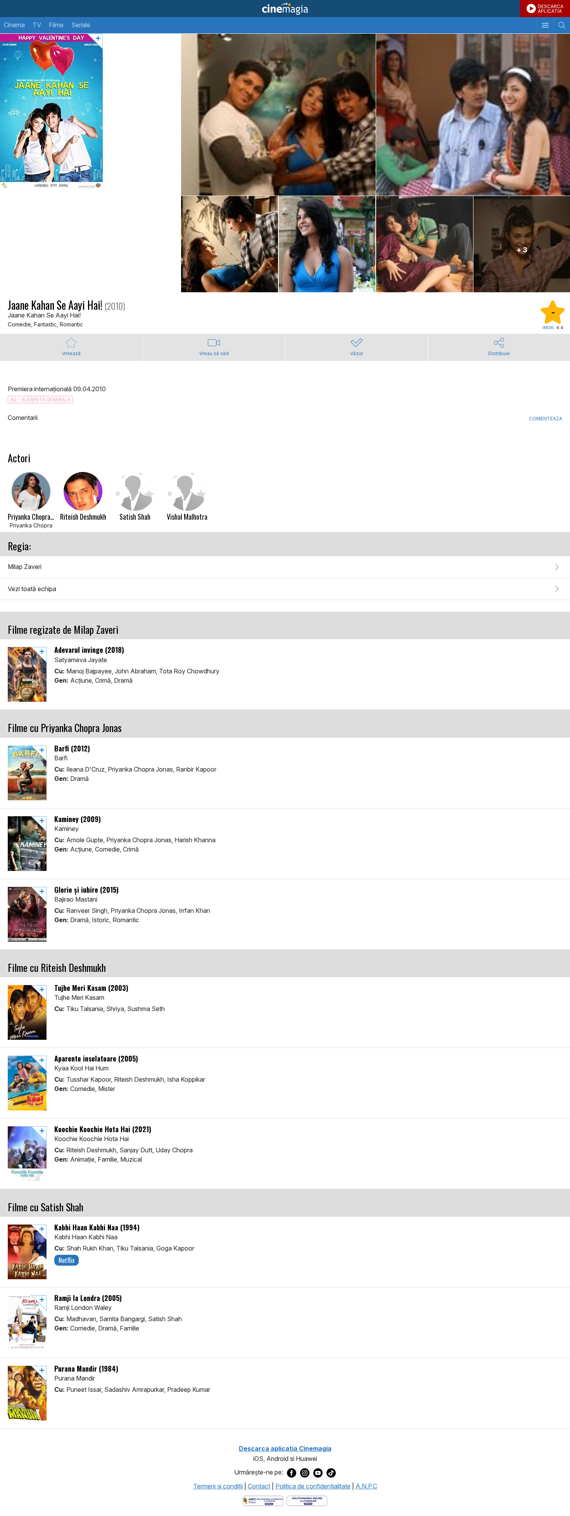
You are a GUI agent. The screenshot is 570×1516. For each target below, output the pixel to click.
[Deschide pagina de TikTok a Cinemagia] (331, 1472)
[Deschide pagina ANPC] (263, 1500)
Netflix (66, 1260)
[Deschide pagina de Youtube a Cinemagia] (318, 1472)
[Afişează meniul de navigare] (545, 25)
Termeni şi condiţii (218, 1486)
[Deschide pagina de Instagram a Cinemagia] (304, 1472)
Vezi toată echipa (32, 589)
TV (37, 25)
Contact (259, 1486)
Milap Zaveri (24, 567)
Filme (56, 25)
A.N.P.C (366, 1486)
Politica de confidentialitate (313, 1486)
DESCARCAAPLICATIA (550, 8)
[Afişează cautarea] (561, 25)
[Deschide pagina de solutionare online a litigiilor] (307, 1500)
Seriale (80, 25)
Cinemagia (285, 8)
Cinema (14, 25)
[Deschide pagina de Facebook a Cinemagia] (291, 1472)
